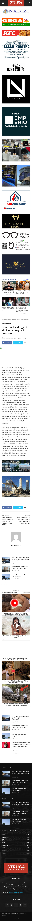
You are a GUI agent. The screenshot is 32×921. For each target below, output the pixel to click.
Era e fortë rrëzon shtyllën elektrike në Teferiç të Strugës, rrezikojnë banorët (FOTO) (7, 521)
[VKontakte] (24, 905)
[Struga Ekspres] (3, 338)
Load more (15, 753)
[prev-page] (3, 583)
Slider (9, 323)
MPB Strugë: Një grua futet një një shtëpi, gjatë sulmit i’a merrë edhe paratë (21, 559)
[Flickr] (16, 905)
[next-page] (6, 583)
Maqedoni (8, 319)
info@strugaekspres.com (16, 892)
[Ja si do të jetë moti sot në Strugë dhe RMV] (6, 577)
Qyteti (3, 562)
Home (3, 319)
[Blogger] (7, 905)
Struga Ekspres (9, 338)
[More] (25, 342)
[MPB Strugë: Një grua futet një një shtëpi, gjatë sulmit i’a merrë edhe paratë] (6, 560)
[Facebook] (11, 905)
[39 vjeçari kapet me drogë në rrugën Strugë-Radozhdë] (6, 569)
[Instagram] (20, 905)
